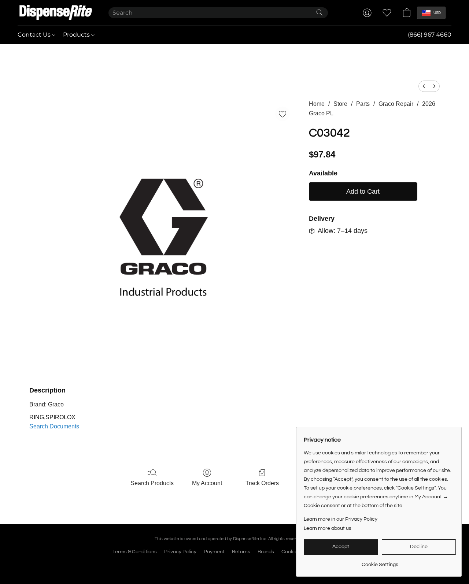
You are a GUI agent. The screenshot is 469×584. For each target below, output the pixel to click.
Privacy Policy (180, 551)
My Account (207, 483)
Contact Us (35, 34)
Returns (241, 551)
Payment (214, 551)
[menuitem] (424, 86)
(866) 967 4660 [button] (429, 34)
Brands (266, 551)
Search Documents (54, 426)
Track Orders (262, 483)
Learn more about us (327, 528)
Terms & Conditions (134, 551)
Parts (363, 104)
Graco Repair (395, 104)
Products (77, 34)
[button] (56, 13)
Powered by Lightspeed (235, 564)
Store (340, 104)
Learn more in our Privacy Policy (340, 519)
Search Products (152, 483)
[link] (380, 562)
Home (317, 104)
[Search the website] (319, 12)
